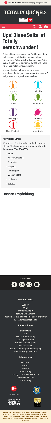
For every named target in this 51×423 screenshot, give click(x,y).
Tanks (13, 104)
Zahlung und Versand (25, 314)
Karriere (25, 368)
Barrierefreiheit (25, 346)
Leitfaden (12, 179)
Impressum (25, 331)
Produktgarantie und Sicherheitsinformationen (25, 317)
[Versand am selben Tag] (6, 2)
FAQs (25, 308)
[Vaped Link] (37, 284)
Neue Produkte (13, 131)
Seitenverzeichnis (25, 377)
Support (25, 305)
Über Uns (25, 362)
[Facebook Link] (14, 284)
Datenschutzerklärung (25, 343)
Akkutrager (13, 119)
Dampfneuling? (25, 311)
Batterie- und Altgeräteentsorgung (25, 349)
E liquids (12, 166)
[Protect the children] (37, 390)
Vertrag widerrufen (25, 340)
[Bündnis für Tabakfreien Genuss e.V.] (13, 401)
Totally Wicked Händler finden (25, 374)
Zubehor (38, 119)
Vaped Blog (25, 380)
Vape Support (14, 175)
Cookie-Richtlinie (25, 418)
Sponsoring (25, 371)
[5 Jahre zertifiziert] (37, 402)
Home (10, 153)
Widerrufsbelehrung (25, 337)
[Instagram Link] (22, 284)
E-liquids (38, 91)
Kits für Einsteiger (16, 158)
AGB (25, 334)
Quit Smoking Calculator (25, 351)
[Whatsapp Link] (29, 284)
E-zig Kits (13, 91)
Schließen (25, 420)
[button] (40, 27)
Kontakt (11, 183)
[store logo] (25, 12)
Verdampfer (38, 104)
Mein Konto (38, 131)
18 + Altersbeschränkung (25, 320)
